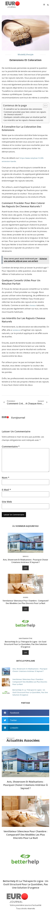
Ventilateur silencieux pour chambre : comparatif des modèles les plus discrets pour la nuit (26, 602)
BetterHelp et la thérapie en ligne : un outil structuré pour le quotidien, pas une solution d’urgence (25, 644)
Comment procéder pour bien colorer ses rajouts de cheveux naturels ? (25, 113)
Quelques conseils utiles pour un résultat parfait (25, 117)
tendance (16, 330)
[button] (48, 5)
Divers (25, 597)
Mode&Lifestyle (25, 54)
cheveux (32, 305)
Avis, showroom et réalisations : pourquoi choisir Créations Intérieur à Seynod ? (25, 561)
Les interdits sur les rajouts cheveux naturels (23, 120)
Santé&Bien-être (25, 638)
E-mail (6, 489)
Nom (5, 477)
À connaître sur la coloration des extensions (23, 109)
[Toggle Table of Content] (44, 106)
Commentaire (11, 446)
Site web (7, 501)
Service (25, 556)
